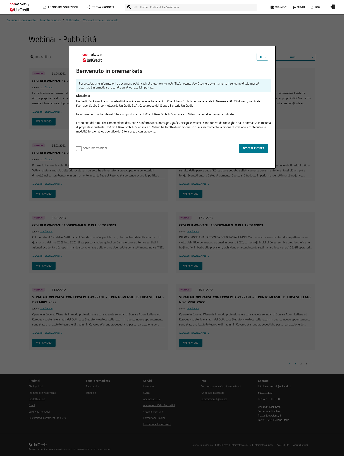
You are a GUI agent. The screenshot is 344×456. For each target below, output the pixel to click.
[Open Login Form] (332, 8)
